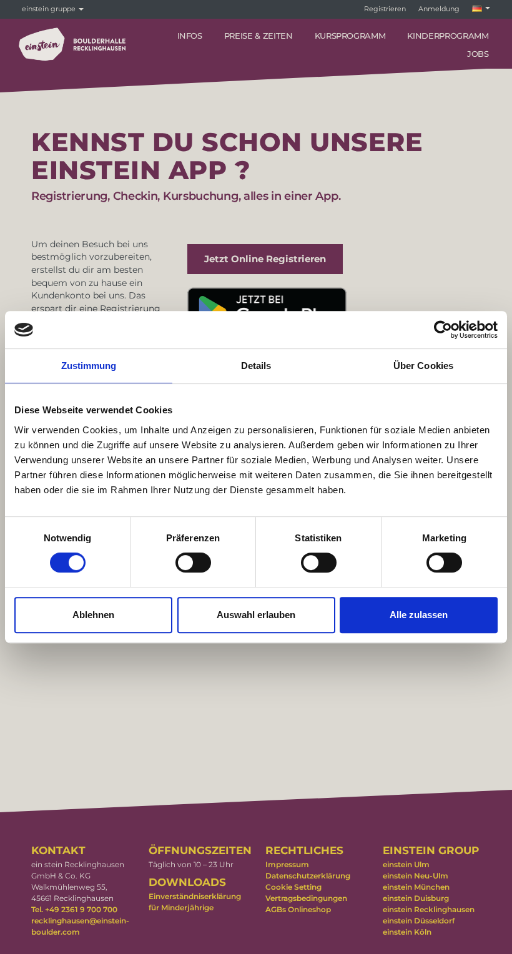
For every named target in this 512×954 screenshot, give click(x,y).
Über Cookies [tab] (423, 365)
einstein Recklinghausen (429, 909)
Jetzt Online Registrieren (265, 259)
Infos (189, 36)
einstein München (416, 887)
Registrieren (385, 8)
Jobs (478, 54)
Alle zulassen (419, 614)
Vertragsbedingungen (306, 898)
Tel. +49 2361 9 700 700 (74, 909)
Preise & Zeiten (258, 36)
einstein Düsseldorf (419, 920)
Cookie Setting (293, 887)
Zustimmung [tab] (89, 365)
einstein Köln (407, 932)
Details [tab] (256, 365)
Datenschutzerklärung (307, 875)
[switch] (193, 563)
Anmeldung (439, 8)
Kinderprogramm (447, 36)
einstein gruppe (49, 8)
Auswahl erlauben (256, 614)
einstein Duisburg (416, 898)
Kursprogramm (350, 36)
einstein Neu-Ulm (415, 875)
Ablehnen (93, 614)
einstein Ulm (406, 864)
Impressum (287, 864)
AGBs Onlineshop (298, 909)
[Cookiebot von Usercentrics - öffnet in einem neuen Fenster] (443, 329)
